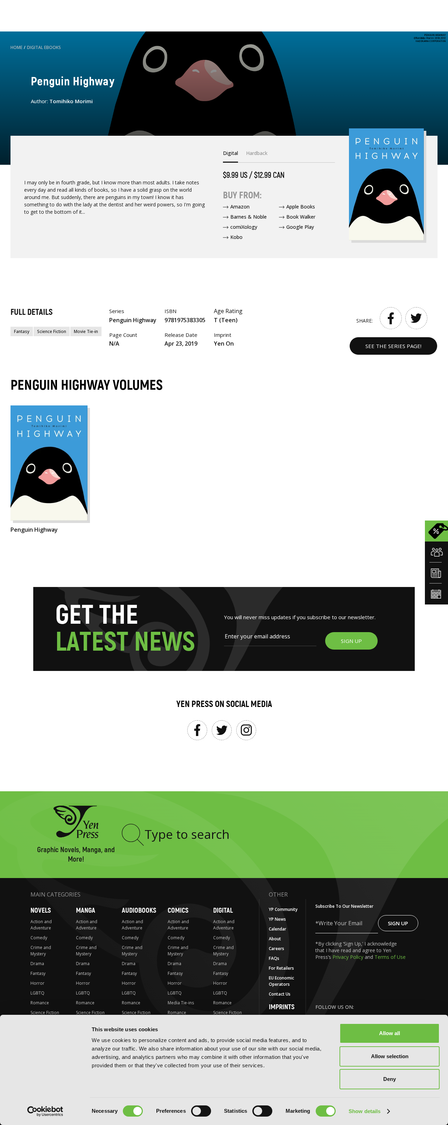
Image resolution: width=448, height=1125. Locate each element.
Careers (276, 948)
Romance (39, 1003)
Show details (364, 1111)
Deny (389, 1079)
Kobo (236, 237)
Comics (178, 910)
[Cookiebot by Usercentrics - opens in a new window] (45, 1111)
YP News (277, 919)
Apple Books (300, 206)
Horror (37, 983)
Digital (223, 910)
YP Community (283, 909)
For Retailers (281, 968)
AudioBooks (139, 910)
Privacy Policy (348, 957)
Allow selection (389, 1056)
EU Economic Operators (281, 981)
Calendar (277, 929)
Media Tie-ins (181, 1003)
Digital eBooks (44, 47)
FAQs (274, 958)
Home (16, 47)
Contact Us (279, 994)
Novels (40, 910)
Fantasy (21, 331)
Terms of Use (390, 957)
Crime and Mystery (40, 950)
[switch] (201, 1111)
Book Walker (300, 216)
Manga (85, 910)
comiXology (243, 227)
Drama (37, 964)
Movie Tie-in (86, 331)
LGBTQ (37, 993)
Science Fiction (51, 331)
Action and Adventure (41, 925)
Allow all (389, 1033)
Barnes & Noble (248, 216)
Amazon (240, 206)
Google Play (300, 227)
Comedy (38, 938)
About (275, 939)
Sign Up (398, 923)
